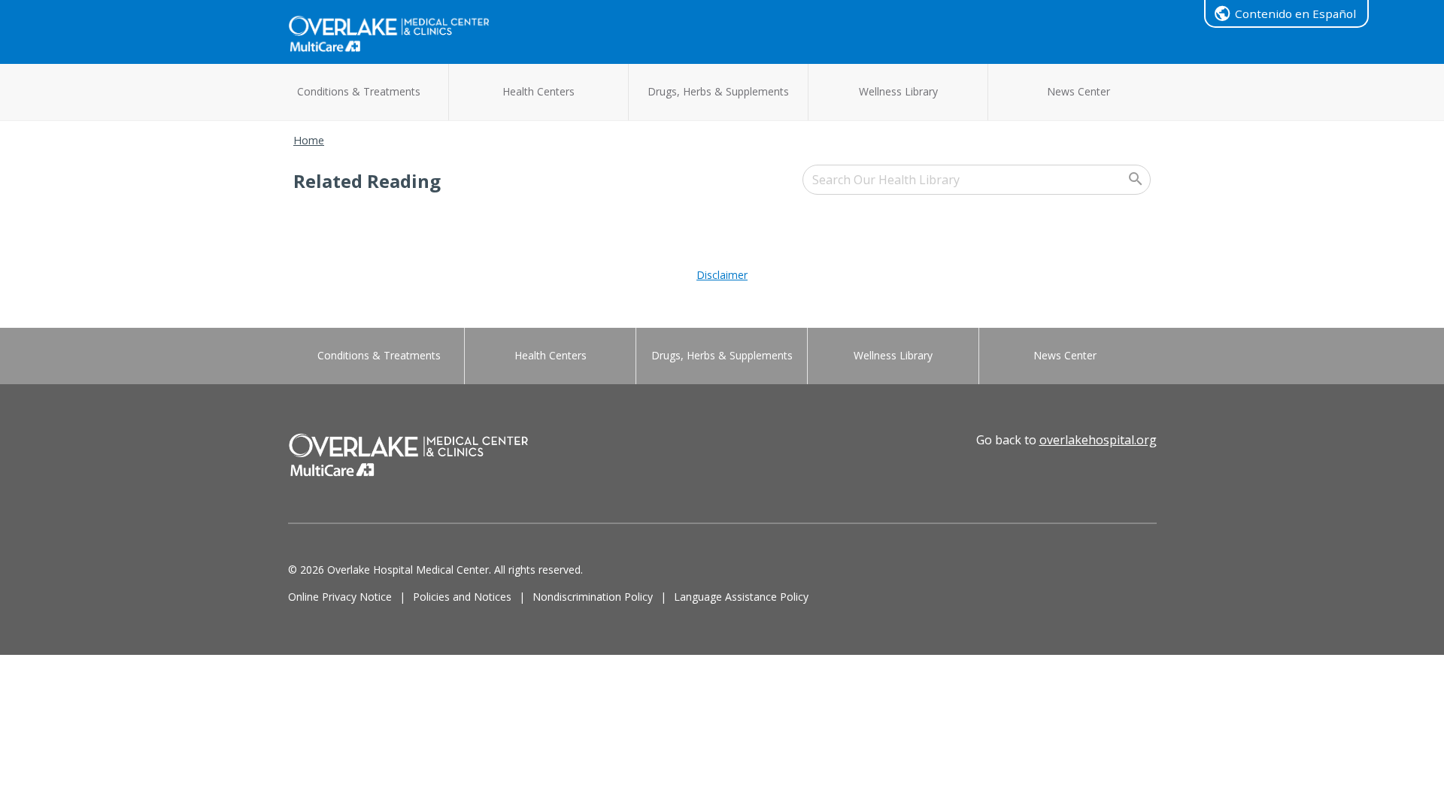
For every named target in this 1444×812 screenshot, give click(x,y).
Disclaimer (722, 275)
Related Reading (367, 180)
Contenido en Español (1295, 13)
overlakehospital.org (1098, 440)
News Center (1078, 91)
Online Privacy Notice (340, 596)
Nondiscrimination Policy (592, 596)
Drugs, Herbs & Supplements (718, 91)
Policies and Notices (462, 596)
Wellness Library (898, 91)
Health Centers (538, 91)
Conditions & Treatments (358, 91)
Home (308, 140)
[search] (976, 180)
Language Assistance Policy (741, 596)
